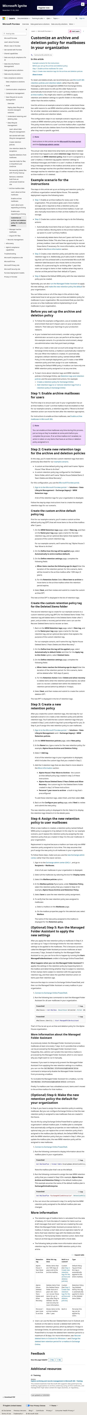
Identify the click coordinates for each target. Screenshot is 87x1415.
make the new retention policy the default (65, 286)
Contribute (40, 1411)
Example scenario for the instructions (46, 63)
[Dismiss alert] (82, 4)
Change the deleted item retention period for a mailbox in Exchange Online (57, 1341)
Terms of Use (6, 1414)
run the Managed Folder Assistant (64, 283)
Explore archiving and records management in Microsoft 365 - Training (57, 1381)
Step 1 (37, 200)
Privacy (48, 1411)
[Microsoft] (4, 18)
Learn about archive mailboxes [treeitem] (18, 193)
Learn (33, 31)
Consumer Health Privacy (64, 1411)
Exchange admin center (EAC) (57, 862)
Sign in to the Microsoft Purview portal (50, 487)
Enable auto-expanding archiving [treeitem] (18, 212)
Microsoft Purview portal (70, 141)
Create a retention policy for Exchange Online (55, 382)
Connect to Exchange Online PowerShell (51, 993)
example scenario (61, 462)
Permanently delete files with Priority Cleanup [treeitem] (18, 171)
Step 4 (37, 276)
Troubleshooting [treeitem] (10, 254)
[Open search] (76, 18)
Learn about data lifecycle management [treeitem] (17, 130)
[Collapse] (26, 29)
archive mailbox (37, 95)
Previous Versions (20, 1411)
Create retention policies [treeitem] (15, 143)
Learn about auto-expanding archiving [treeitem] (18, 206)
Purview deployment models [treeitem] (14, 273)
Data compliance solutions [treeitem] (15, 82)
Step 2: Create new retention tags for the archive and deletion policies (58, 71)
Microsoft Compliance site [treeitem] (13, 258)
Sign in (81, 18)
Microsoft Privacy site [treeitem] (11, 265)
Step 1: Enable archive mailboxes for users (48, 69)
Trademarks (17, 1414)
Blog (30, 1411)
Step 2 (37, 219)
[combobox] (15, 33)
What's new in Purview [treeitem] (12, 46)
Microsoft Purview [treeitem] (10, 38)
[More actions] (83, 31)
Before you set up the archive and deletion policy (50, 66)
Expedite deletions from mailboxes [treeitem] (17, 156)
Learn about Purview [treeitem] (11, 42)
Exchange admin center (49, 144)
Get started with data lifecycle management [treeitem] (17, 137)
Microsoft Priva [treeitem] (9, 261)
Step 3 (37, 254)
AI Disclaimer (6, 1411)
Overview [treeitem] (11, 103)
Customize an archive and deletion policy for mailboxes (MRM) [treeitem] (18, 222)
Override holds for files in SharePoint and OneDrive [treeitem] (17, 163)
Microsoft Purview (44, 31)
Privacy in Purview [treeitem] (10, 277)
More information (54, 249)
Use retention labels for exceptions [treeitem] (17, 149)
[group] (60, 1010)
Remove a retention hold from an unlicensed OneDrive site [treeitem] (16, 180)
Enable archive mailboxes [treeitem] (16, 199)
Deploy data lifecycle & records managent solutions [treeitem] (16, 110)
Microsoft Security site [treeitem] (12, 269)
